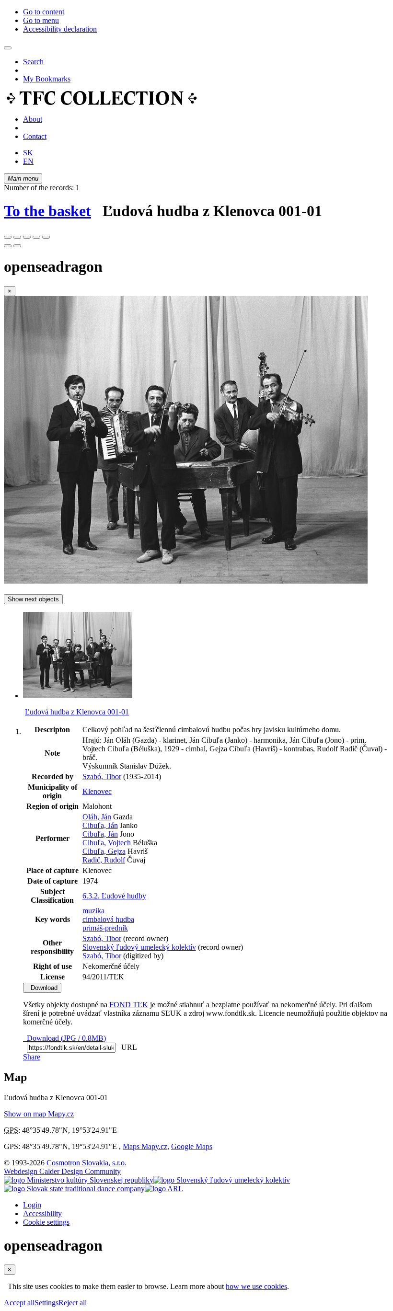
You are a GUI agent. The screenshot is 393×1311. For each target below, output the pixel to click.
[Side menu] (8, 47)
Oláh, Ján (96, 817)
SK (28, 153)
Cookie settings (46, 1222)
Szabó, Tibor (101, 776)
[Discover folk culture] (102, 103)
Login (32, 1205)
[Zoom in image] (8, 237)
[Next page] (17, 245)
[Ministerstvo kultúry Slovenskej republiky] (78, 1180)
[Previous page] (8, 245)
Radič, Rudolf (103, 860)
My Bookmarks (46, 79)
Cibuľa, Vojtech (106, 843)
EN (28, 161)
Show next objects (33, 599)
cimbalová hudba (108, 919)
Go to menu (41, 20)
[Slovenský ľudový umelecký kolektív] (221, 1180)
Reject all (72, 1303)
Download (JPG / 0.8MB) (64, 1038)
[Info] (46, 237)
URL (127, 1047)
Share (31, 1057)
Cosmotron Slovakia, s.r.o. (86, 1163)
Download (42, 987)
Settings (46, 1303)
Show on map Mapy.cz (39, 1114)
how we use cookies (256, 1286)
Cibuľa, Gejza (104, 851)
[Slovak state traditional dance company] (74, 1188)
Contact (34, 136)
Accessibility (42, 1213)
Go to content (43, 12)
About (32, 119)
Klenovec (97, 791)
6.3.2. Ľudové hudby (114, 896)
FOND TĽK (128, 1004)
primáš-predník (105, 928)
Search (33, 62)
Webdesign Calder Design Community (62, 1171)
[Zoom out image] (17, 237)
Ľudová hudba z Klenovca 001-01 (77, 712)
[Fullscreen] (36, 237)
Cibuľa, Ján (100, 825)
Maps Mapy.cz (145, 1146)
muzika (93, 911)
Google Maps (191, 1146)
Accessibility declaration (60, 29)
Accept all (19, 1303)
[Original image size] (27, 237)
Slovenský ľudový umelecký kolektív (139, 947)
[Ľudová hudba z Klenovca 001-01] (186, 581)
